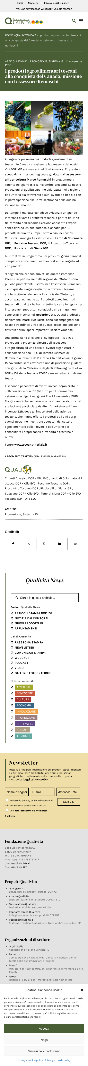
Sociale (22, 730)
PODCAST (21, 663)
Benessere (25, 693)
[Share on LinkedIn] (59, 544)
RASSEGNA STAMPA (29, 642)
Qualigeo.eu (16, 888)
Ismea (13, 976)
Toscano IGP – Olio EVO (20, 499)
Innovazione (26, 711)
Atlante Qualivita (19, 896)
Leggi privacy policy (36, 779)
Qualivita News (44, 580)
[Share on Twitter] (28, 544)
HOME (9, 35)
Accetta (44, 1028)
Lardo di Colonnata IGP (66, 478)
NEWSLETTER (24, 647)
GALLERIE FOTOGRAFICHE (33, 673)
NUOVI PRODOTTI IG (29, 623)
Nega (44, 1040)
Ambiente (24, 687)
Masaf (12, 965)
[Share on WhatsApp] (44, 544)
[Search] (72, 21)
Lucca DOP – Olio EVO (21, 483)
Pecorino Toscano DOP (53, 483)
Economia (24, 705)
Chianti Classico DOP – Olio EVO (27, 478)
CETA (37, 456)
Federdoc (14, 954)
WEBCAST (22, 658)
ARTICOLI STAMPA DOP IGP (34, 613)
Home (20, 3)
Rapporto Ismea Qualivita (24, 911)
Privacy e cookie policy (30, 1060)
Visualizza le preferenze (44, 1051)
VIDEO (19, 668)
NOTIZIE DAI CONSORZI (31, 618)
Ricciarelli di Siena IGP (56, 488)
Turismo (23, 736)
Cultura (23, 699)
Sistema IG (56, 61)
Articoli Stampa (16, 61)
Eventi (45, 456)
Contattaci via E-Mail (18, 863)
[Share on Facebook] (13, 544)
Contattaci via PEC (16, 867)
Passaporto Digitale (21, 919)
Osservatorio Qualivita (22, 904)
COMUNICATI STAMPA (30, 653)
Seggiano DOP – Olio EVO (22, 493)
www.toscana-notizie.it (30, 444)
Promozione (38, 61)
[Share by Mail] (75, 544)
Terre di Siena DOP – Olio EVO (61, 493)
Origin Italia (16, 946)
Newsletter (33, 3)
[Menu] (81, 21)
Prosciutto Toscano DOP (22, 488)
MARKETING (58, 456)
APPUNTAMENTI (26, 628)
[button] (82, 990)
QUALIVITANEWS (25, 35)
